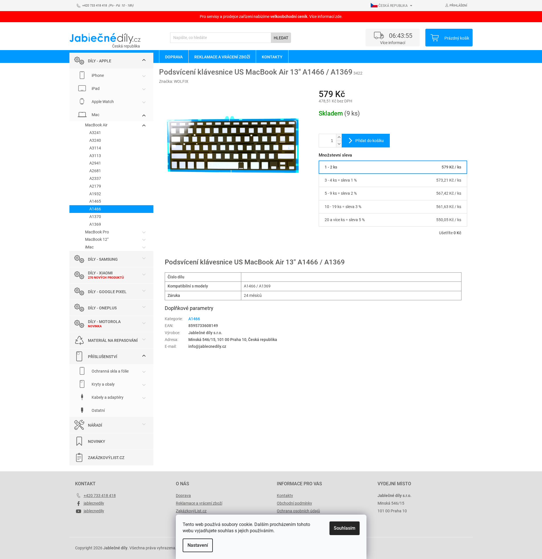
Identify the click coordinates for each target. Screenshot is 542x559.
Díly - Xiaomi (100, 273)
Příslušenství (102, 356)
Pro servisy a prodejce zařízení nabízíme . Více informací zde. (271, 16)
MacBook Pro (97, 232)
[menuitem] (173, 56)
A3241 (95, 132)
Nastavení (197, 545)
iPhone (97, 75)
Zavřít (349, 249)
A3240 (95, 140)
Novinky (96, 441)
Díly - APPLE (99, 61)
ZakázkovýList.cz (106, 457)
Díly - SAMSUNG (103, 259)
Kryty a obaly (103, 384)
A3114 (95, 148)
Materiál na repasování (113, 340)
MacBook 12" (96, 239)
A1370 (95, 216)
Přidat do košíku (369, 140)
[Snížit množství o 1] (339, 144)
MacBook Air (96, 125)
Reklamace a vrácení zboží (199, 503)
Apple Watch (102, 101)
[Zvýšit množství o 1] (339, 137)
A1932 (95, 194)
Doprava (183, 495)
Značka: (173, 81)
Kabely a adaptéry (107, 397)
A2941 (95, 163)
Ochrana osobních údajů (298, 511)
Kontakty (285, 495)
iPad (95, 88)
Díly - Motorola (104, 321)
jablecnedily (94, 503)
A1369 (95, 224)
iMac (89, 247)
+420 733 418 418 (100, 495)
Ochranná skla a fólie (110, 371)
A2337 (95, 178)
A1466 (95, 209)
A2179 (95, 186)
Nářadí (95, 425)
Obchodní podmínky (294, 503)
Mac (95, 114)
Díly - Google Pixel (107, 291)
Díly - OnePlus (102, 308)
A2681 (95, 170)
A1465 (95, 201)
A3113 (95, 155)
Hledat (281, 38)
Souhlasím (344, 528)
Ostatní (98, 410)
